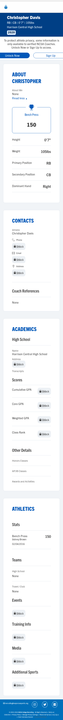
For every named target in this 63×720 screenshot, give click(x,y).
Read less (19, 98)
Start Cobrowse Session (25, 717)
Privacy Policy (16, 715)
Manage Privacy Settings (30, 715)
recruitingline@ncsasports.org (16, 703)
